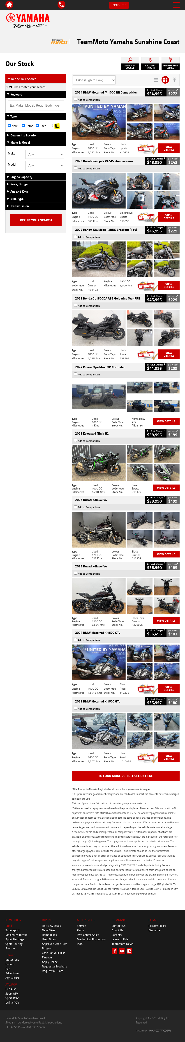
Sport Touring (14, 943)
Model (12, 164)
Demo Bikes (49, 934)
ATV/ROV (11, 984)
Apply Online (50, 962)
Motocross (12, 959)
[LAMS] (57, 126)
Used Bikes (49, 939)
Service (81, 925)
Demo (29, 126)
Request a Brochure (54, 966)
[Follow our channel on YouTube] (123, 951)
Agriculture (12, 977)
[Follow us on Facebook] (115, 951)
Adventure (12, 973)
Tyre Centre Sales (88, 934)
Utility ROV (12, 1002)
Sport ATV (11, 993)
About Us (117, 930)
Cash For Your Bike (53, 953)
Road (8, 925)
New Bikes (48, 930)
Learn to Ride (120, 939)
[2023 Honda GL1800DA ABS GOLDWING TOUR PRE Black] (126, 328)
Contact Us (118, 925)
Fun (7, 968)
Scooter (10, 948)
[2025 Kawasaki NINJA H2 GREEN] (126, 463)
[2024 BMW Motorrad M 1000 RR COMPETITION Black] (126, 122)
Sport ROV (12, 998)
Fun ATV (10, 989)
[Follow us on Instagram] (130, 951)
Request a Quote (52, 971)
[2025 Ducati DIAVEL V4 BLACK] (126, 530)
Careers (117, 934)
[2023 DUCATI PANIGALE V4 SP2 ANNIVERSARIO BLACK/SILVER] (126, 191)
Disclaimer (155, 930)
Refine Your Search (22, 78)
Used (42, 126)
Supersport (12, 930)
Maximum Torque (16, 934)
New (14, 126)
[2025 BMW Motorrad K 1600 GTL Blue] (126, 731)
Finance (47, 957)
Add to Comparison (89, 100)
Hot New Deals (51, 925)
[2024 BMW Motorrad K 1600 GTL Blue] (126, 662)
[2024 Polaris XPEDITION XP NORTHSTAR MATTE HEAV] (126, 397)
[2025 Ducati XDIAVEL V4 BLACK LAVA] (126, 596)
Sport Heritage (14, 939)
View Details (169, 148)
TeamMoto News (122, 943)
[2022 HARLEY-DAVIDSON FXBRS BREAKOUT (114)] (126, 259)
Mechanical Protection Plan (91, 941)
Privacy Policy (157, 925)
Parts (80, 930)
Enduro (9, 964)
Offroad (10, 955)
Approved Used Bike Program (54, 946)
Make (11, 153)
